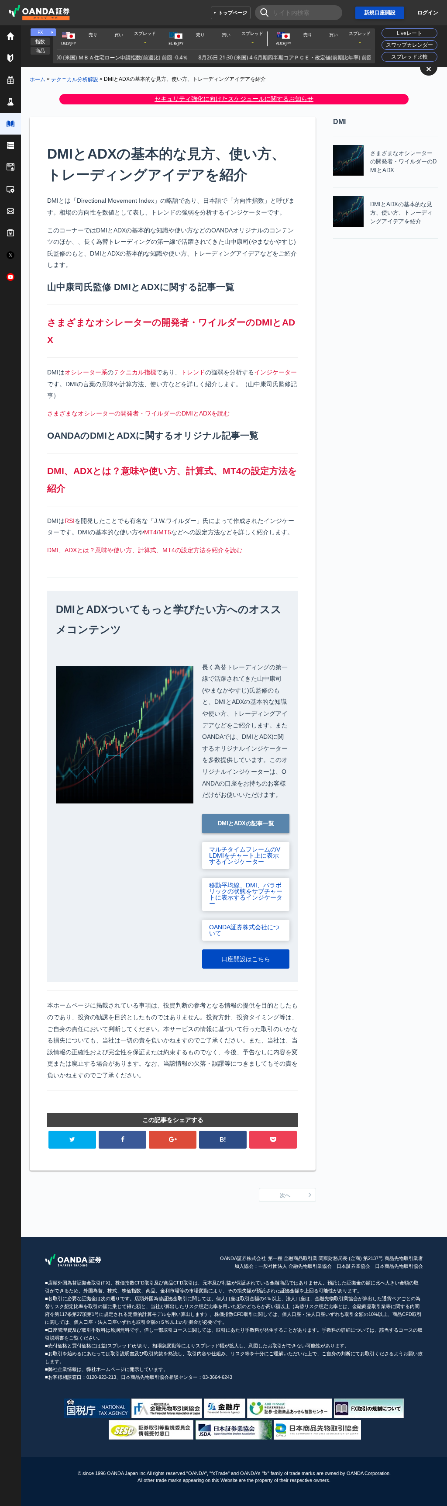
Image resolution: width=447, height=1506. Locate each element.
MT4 (150, 532)
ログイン (427, 13)
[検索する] (261, 12)
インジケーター (275, 372)
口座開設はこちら (245, 959)
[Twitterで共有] (72, 1140)
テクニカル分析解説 (74, 79)
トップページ (232, 12)
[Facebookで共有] (122, 1140)
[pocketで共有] (273, 1140)
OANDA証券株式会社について (244, 930)
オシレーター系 (86, 372)
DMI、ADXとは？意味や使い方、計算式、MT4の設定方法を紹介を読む (144, 550)
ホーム (37, 79)
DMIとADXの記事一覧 (246, 823)
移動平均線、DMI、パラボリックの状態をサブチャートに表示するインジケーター (245, 894)
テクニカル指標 (134, 372)
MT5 (164, 532)
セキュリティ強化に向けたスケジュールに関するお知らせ (234, 98)
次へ (285, 1195)
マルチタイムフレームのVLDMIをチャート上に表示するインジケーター (244, 855)
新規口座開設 (379, 13)
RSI (70, 520)
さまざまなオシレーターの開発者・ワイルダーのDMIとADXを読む (138, 413)
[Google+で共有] (172, 1140)
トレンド (193, 372)
